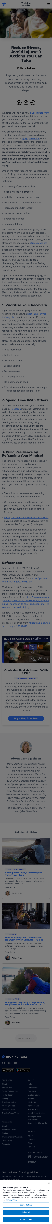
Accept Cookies (26, 1219)
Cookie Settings (26, 1205)
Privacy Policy (11, 1200)
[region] (26, 1202)
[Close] (49, 1183)
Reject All (26, 1212)
